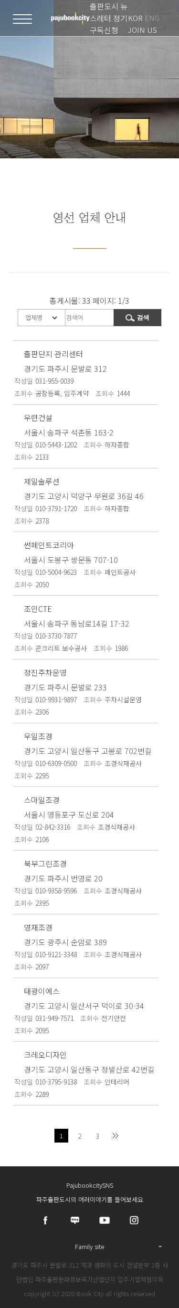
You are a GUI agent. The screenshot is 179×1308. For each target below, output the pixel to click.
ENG (152, 18)
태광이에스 (42, 991)
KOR (135, 18)
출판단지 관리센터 (53, 353)
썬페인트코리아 (49, 545)
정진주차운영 (45, 672)
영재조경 (38, 927)
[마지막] (116, 1136)
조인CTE (38, 608)
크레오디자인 (45, 1054)
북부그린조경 (45, 863)
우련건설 (38, 417)
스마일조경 (42, 799)
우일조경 (38, 736)
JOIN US (142, 30)
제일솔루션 (42, 481)
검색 (143, 317)
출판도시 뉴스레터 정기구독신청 (108, 18)
